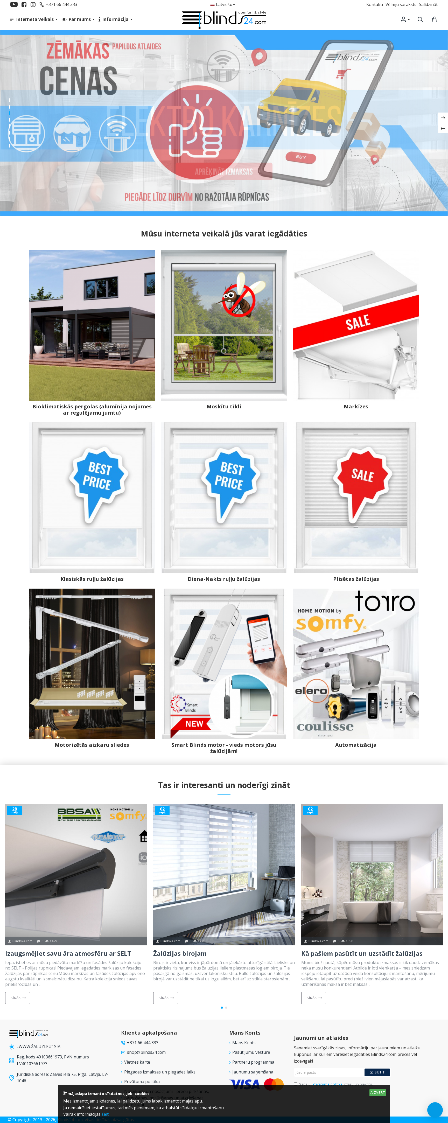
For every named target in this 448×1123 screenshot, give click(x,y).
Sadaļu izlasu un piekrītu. (336, 1084)
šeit (105, 1114)
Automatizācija (356, 745)
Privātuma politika (327, 1084)
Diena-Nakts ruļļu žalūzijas (224, 579)
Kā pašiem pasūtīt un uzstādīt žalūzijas (362, 953)
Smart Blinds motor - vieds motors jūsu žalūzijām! (224, 748)
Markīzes (356, 406)
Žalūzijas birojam (180, 953)
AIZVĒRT (377, 1092)
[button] (222, 1008)
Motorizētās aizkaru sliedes (92, 745)
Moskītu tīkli (224, 406)
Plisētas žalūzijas (356, 579)
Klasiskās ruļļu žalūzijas (92, 579)
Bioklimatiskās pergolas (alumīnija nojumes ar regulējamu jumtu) (92, 409)
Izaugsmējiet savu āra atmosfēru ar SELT (68, 953)
